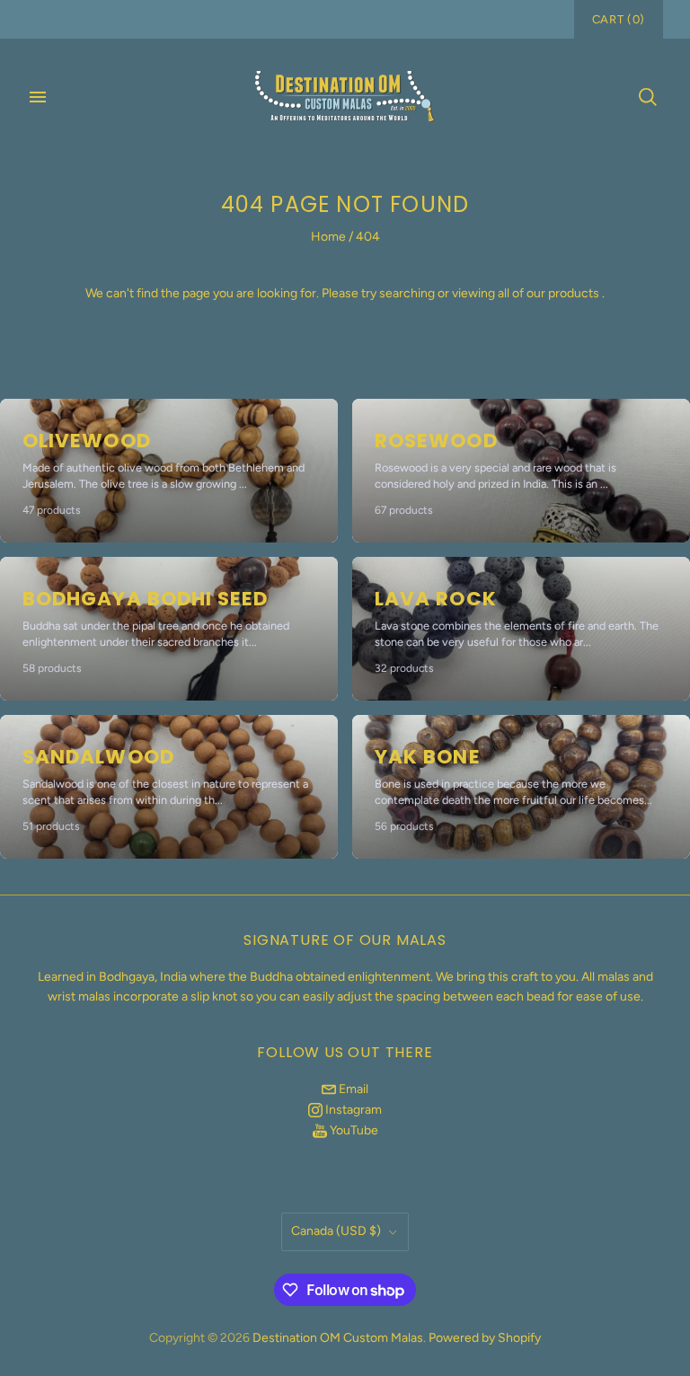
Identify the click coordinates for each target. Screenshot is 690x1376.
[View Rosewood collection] (521, 470)
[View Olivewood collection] (169, 470)
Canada (336, 1231)
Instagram (352, 1109)
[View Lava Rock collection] (521, 629)
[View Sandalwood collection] (169, 787)
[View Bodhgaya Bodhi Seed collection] (169, 629)
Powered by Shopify (485, 1337)
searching (407, 293)
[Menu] (38, 97)
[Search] (647, 97)
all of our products (548, 293)
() (618, 19)
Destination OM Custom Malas (337, 1337)
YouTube (352, 1130)
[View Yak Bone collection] (521, 787)
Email (352, 1089)
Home (328, 236)
